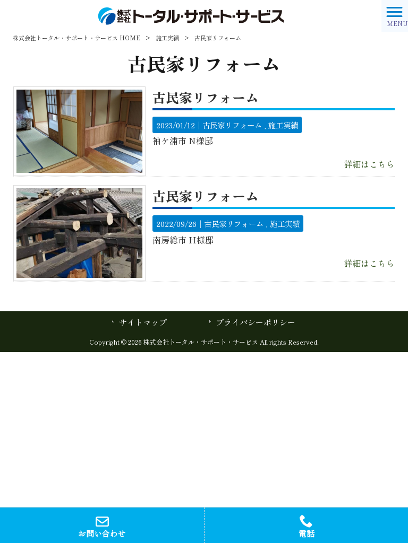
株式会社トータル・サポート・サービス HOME (76, 37)
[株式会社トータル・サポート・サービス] (191, 14)
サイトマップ (143, 322)
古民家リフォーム (205, 97)
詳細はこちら (369, 163)
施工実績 (167, 37)
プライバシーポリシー (255, 322)
